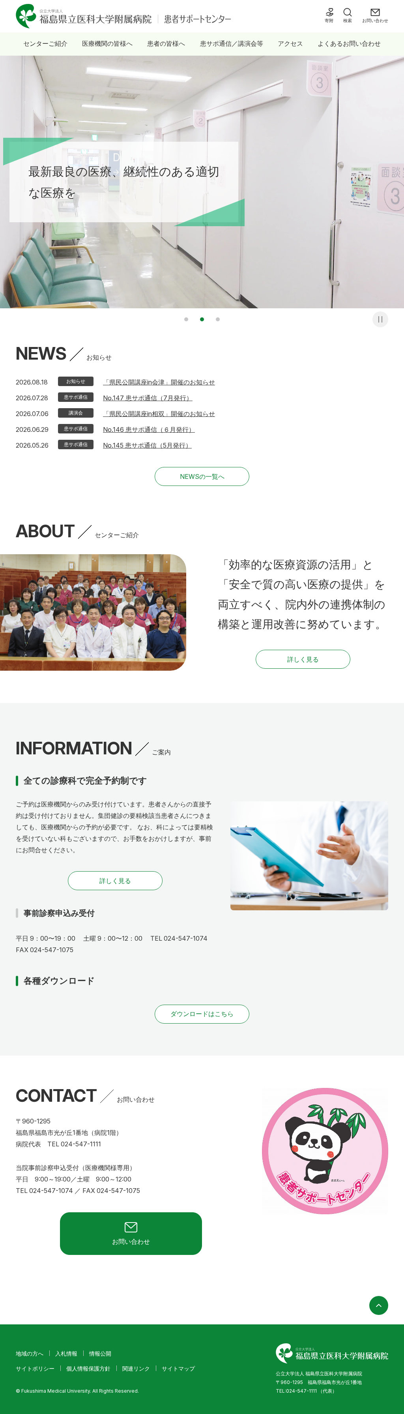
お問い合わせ (375, 20)
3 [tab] (218, 319)
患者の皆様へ (166, 43)
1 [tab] (186, 319)
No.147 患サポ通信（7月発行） (148, 398)
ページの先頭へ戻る (378, 1305)
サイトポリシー (35, 1368)
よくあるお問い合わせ (349, 43)
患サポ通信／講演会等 (231, 43)
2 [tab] (202, 319)
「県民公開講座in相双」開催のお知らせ (159, 414)
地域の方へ (29, 1353)
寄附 (329, 20)
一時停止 (380, 319)
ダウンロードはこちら (202, 1014)
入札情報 (66, 1353)
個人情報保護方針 (88, 1368)
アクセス (290, 43)
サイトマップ (178, 1368)
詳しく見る (303, 659)
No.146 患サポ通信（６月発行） (149, 429)
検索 (347, 20)
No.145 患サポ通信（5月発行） (147, 445)
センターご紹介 (45, 43)
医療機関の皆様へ (107, 43)
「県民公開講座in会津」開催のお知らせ (159, 382)
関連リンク (136, 1368)
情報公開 (100, 1353)
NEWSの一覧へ (202, 476)
